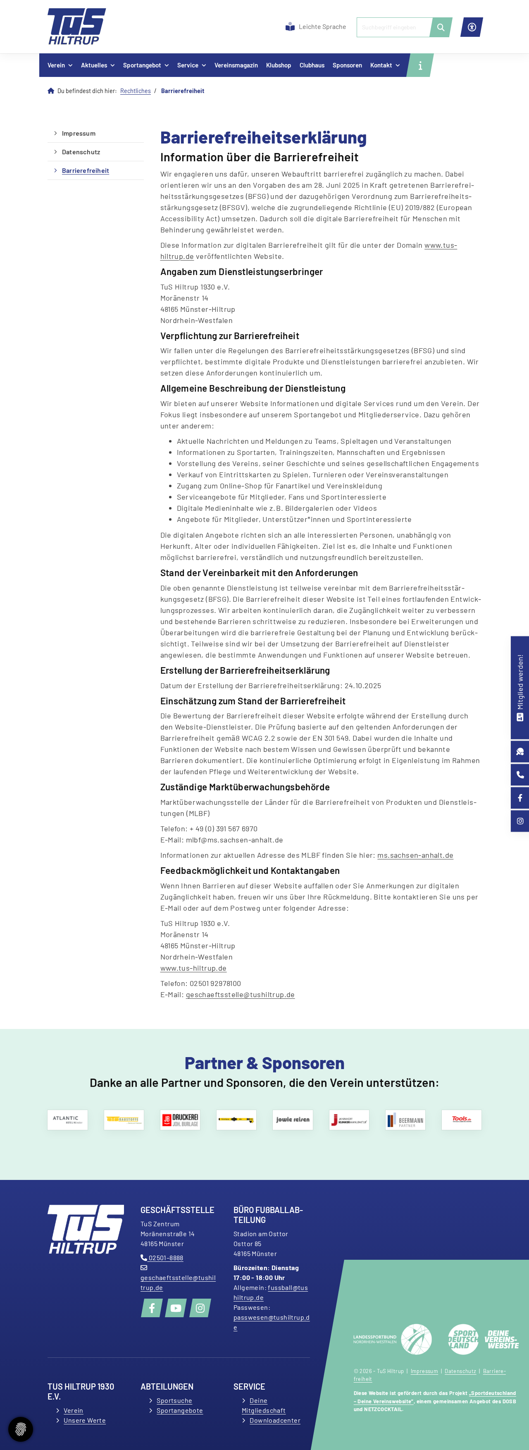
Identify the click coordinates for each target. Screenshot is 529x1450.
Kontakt (381, 65)
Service (187, 65)
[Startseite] (77, 26)
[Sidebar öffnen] (420, 65)
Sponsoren (347, 65)
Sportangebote (180, 1410)
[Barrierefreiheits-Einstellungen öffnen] (471, 27)
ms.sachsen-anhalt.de (415, 854)
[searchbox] (401, 27)
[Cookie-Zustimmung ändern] (20, 1429)
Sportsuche (174, 1400)
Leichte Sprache (322, 26)
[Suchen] (441, 27)
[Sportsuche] (520, 751)
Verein (56, 65)
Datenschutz (81, 152)
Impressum (78, 133)
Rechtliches (135, 90)
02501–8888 (165, 1257)
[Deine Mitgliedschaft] (519, 716)
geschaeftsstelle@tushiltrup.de (240, 994)
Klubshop (278, 65)
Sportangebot (142, 65)
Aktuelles (94, 65)
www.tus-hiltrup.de (193, 967)
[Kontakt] (520, 774)
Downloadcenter (275, 1420)
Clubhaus (312, 65)
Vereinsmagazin (236, 65)
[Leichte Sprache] (290, 26)
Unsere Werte (85, 1420)
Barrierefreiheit (85, 170)
